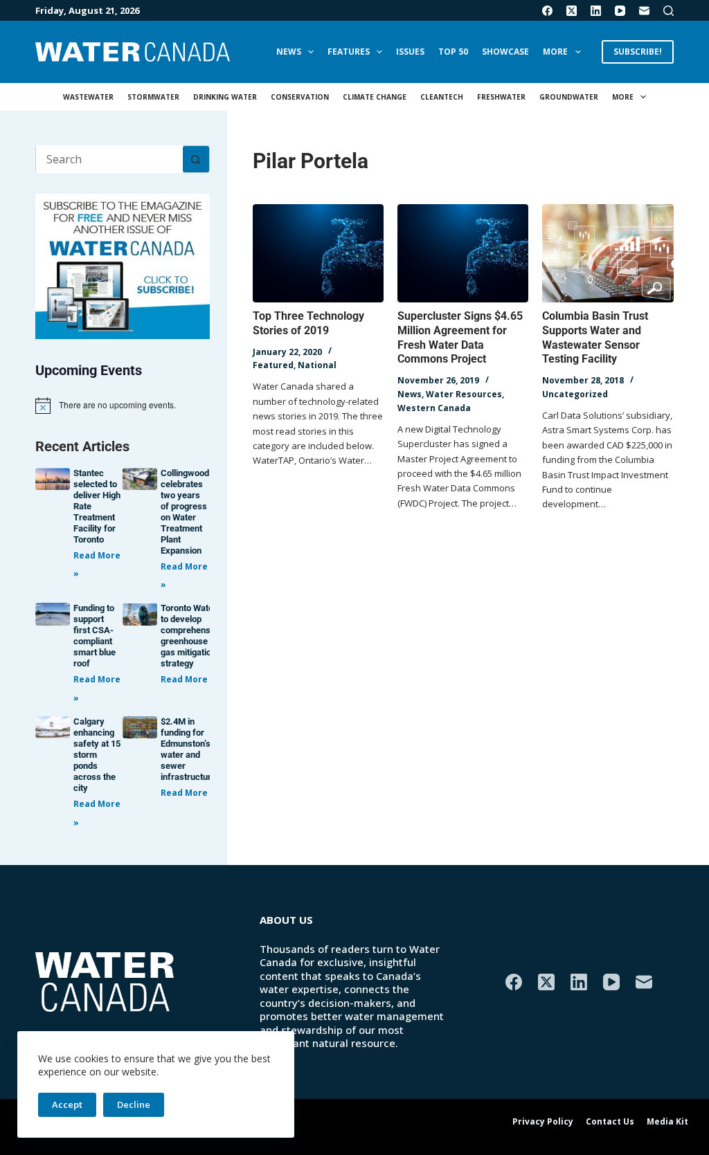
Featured (273, 365)
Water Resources (464, 394)
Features (348, 51)
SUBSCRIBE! (637, 51)
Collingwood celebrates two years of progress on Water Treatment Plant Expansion (185, 512)
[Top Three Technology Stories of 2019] (318, 253)
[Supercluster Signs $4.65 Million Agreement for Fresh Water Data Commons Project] (462, 253)
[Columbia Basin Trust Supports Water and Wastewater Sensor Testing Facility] (607, 253)
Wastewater (88, 97)
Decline (133, 1104)
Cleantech (441, 97)
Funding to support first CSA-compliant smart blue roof (94, 636)
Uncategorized (575, 394)
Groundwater (568, 97)
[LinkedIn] (596, 11)
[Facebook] (547, 11)
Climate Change (374, 97)
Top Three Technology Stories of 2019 (308, 323)
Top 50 (453, 51)
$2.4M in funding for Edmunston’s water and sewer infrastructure (188, 749)
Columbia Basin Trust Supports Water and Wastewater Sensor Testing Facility (595, 337)
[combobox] (109, 159)
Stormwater (153, 97)
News (288, 51)
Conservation (300, 97)
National (317, 365)
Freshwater (501, 97)
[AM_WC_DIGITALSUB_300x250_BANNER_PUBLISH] (122, 265)
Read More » (188, 679)
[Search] (668, 11)
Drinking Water (225, 97)
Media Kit (667, 1121)
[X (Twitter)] (571, 11)
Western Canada (434, 408)
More (555, 51)
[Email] (644, 11)
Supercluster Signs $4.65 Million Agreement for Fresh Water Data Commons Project (460, 337)
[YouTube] (620, 11)
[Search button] (196, 159)
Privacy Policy (542, 1121)
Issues (410, 51)
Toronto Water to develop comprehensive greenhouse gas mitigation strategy (191, 636)
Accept (67, 1104)
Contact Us (610, 1121)
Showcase (505, 51)
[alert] (122, 405)
